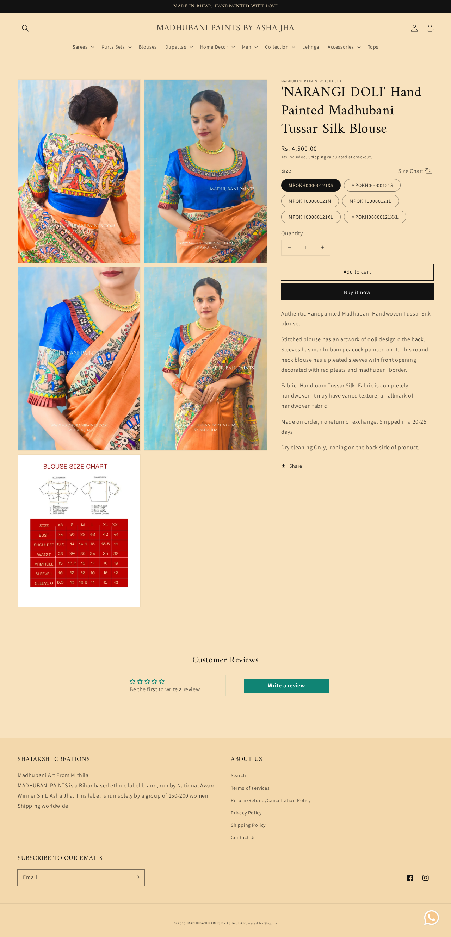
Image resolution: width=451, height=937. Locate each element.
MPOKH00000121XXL (375, 216)
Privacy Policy (246, 813)
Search (238, 775)
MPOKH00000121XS (311, 185)
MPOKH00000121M (310, 201)
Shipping (317, 157)
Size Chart (411, 170)
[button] (25, 28)
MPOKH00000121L (370, 201)
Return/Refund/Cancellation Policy (271, 800)
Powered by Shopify (260, 923)
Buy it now (357, 291)
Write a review (286, 685)
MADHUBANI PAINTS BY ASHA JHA (214, 923)
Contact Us (243, 837)
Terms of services (250, 788)
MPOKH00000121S (372, 185)
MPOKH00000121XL (311, 216)
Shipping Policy (248, 825)
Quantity (292, 233)
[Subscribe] (136, 877)
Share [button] (295, 465)
